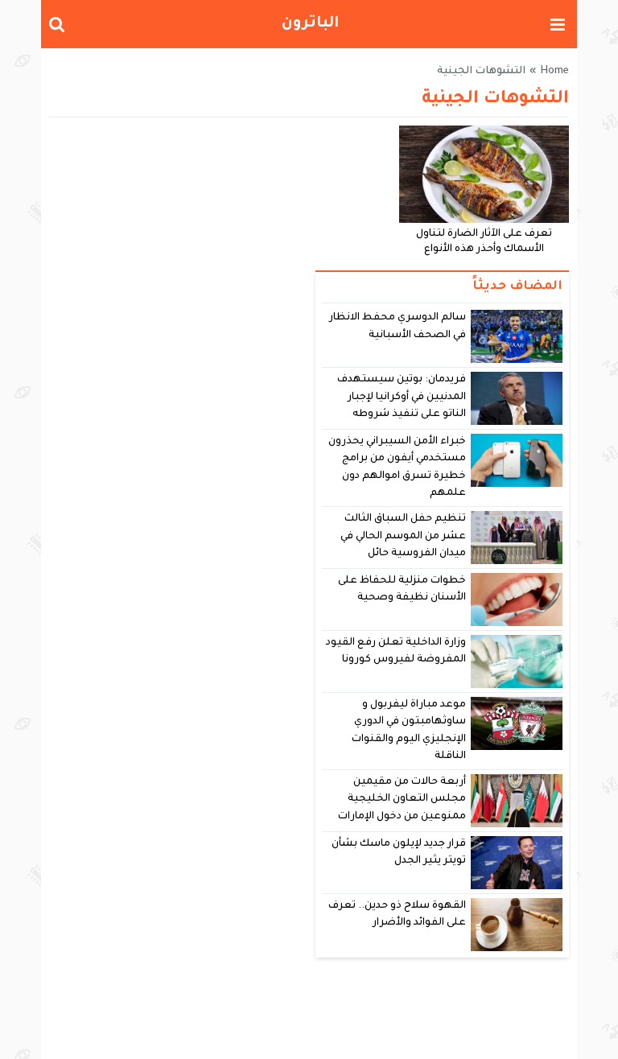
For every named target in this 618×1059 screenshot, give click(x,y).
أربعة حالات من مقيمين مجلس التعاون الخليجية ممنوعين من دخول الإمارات (402, 799)
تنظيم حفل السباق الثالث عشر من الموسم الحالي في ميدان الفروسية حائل (403, 536)
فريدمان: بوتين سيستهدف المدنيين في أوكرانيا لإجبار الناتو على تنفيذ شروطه (401, 397)
